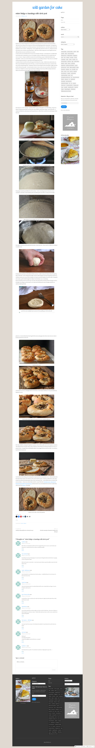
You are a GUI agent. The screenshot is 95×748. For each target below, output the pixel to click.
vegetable (65, 87)
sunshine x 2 (24, 645)
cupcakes (73, 59)
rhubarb (62, 79)
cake (64, 57)
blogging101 (75, 55)
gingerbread (63, 65)
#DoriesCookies (63, 51)
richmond (66, 79)
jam (70, 69)
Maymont (75, 71)
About (62, 20)
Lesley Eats (24, 582)
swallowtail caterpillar (64, 83)
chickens (67, 57)
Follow (34, 699)
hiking (77, 67)
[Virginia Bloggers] (70, 130)
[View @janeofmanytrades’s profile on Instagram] (62, 12)
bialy (22, 523)
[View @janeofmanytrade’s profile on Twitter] (61, 12)
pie (71, 77)
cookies (70, 59)
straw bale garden (68, 81)
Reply (23, 550)
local (68, 71)
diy (76, 59)
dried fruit (69, 61)
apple (78, 51)
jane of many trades (26, 594)
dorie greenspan (64, 61)
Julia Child (73, 69)
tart (69, 83)
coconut (75, 57)
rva (69, 79)
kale (77, 69)
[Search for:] (70, 37)
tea (71, 83)
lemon (62, 71)
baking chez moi (63, 55)
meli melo (24, 632)
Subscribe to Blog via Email (67, 96)
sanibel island (73, 79)
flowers (69, 63)
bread (25, 523)
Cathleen (23, 541)
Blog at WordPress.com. (47, 742)
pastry (69, 75)
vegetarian (76, 87)
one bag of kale (73, 73)
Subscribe (64, 106)
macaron (71, 71)
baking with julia (69, 55)
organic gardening (64, 75)
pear (72, 75)
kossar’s (24, 485)
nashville (68, 73)
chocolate (71, 57)
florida (66, 63)
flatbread (62, 63)
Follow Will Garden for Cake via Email (39, 687)
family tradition (76, 61)
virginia (62, 89)
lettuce (65, 71)
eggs (72, 61)
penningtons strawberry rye (65, 77)
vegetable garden (71, 87)
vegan (62, 87)
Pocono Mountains (76, 77)
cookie (67, 59)
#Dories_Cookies (70, 51)
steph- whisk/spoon (26, 570)
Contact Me (63, 22)
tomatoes (74, 83)
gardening (73, 63)
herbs (68, 67)
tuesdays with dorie (69, 85)
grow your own (63, 67)
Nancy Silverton (63, 73)
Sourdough (63, 81)
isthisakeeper (24, 606)
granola (76, 65)
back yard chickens (71, 53)
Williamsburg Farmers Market (66, 91)
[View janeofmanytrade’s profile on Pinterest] (63, 12)
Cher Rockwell (25, 554)
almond (75, 51)
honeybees (67, 69)
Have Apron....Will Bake (27, 620)
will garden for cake (47, 7)
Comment (53, 669)
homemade (63, 69)
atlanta (66, 53)
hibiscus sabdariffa (73, 67)
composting (63, 59)
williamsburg (73, 89)
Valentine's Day (75, 85)
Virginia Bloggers (67, 89)
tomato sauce (63, 85)
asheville (62, 53)
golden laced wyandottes (70, 65)
